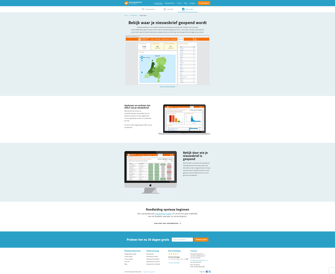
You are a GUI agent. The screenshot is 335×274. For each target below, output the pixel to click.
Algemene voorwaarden (149, 272)
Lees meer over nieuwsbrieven (166, 223)
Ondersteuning (152, 251)
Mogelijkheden (169, 3)
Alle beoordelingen (174, 263)
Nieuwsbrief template (152, 259)
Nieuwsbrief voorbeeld (153, 264)
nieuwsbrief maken (163, 213)
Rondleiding (158, 3)
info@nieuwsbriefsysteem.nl (198, 260)
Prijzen (179, 3)
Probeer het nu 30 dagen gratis (148, 239)
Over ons (127, 261)
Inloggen (192, 3)
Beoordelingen (174, 251)
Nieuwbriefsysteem (132, 251)
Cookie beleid (128, 256)
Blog (185, 3)
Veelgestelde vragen (130, 254)
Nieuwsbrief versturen (153, 261)
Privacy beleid (128, 259)
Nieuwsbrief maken (152, 256)
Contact (193, 251)
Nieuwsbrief (150, 254)
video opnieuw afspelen (167, 86)
